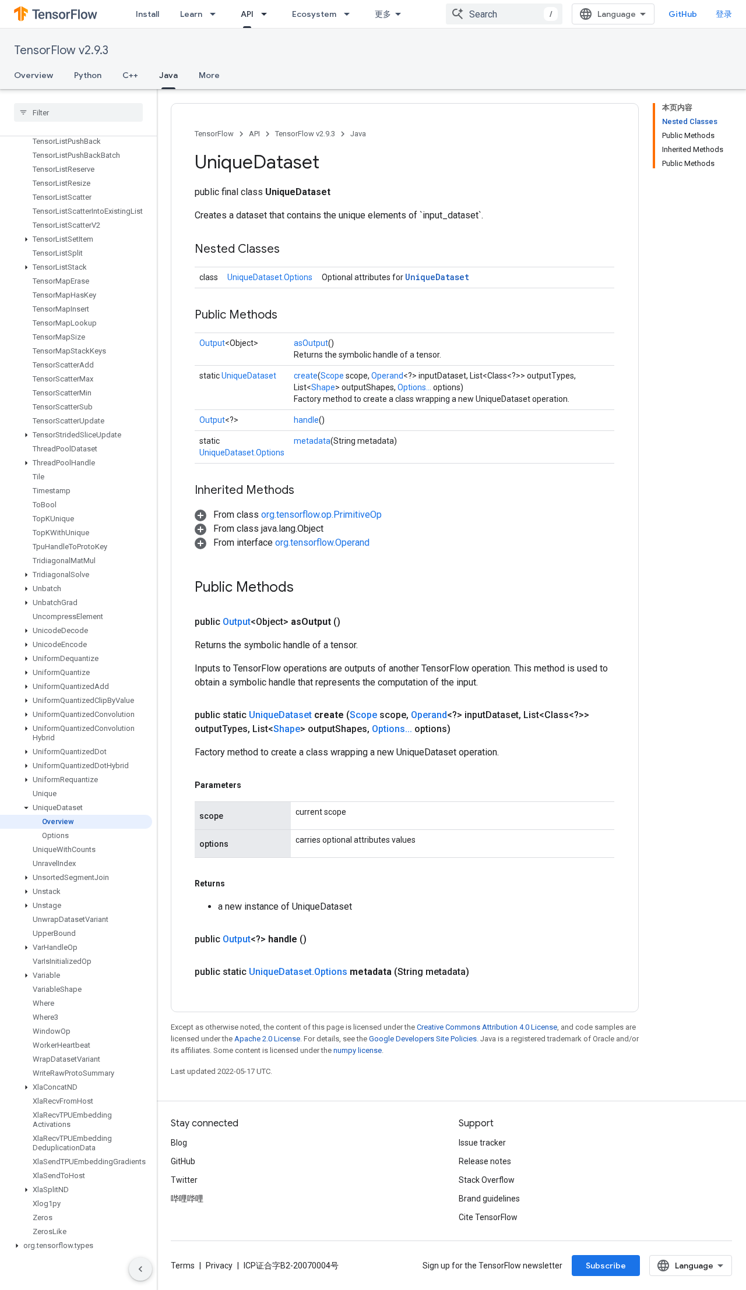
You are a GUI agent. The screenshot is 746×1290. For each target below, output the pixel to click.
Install (147, 14)
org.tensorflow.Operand (322, 542)
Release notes (485, 1161)
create (306, 375)
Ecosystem (314, 14)
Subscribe (606, 1265)
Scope (332, 375)
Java (168, 75)
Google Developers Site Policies (423, 1038)
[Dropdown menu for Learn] (216, 14)
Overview (33, 75)
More (209, 75)
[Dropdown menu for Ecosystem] (350, 14)
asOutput (311, 343)
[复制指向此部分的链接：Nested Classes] (291, 250)
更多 (383, 14)
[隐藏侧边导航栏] (140, 1269)
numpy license (357, 1050)
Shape (323, 387)
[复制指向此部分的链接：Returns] (236, 883)
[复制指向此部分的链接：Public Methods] (289, 316)
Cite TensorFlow (488, 1217)
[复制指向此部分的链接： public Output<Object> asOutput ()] (354, 622)
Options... (414, 387)
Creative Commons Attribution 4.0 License (487, 1027)
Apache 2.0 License (267, 1038)
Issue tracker (482, 1142)
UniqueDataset (437, 276)
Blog (179, 1142)
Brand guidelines (489, 1198)
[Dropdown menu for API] (267, 14)
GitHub (682, 14)
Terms (183, 1265)
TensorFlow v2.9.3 (61, 50)
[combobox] (504, 13)
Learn (191, 14)
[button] (76, 239)
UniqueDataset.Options (269, 277)
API (247, 14)
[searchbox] (78, 112)
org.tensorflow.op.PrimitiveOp (321, 514)
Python (87, 75)
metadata (312, 441)
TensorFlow (214, 133)
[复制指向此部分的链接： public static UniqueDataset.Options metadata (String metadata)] (483, 972)
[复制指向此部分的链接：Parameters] (253, 785)
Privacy (219, 1265)
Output (212, 343)
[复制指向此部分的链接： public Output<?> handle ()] (320, 939)
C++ (130, 75)
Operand (387, 375)
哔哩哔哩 (187, 1198)
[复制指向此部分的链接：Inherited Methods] (306, 491)
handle (306, 420)
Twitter (184, 1180)
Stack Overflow (487, 1180)
